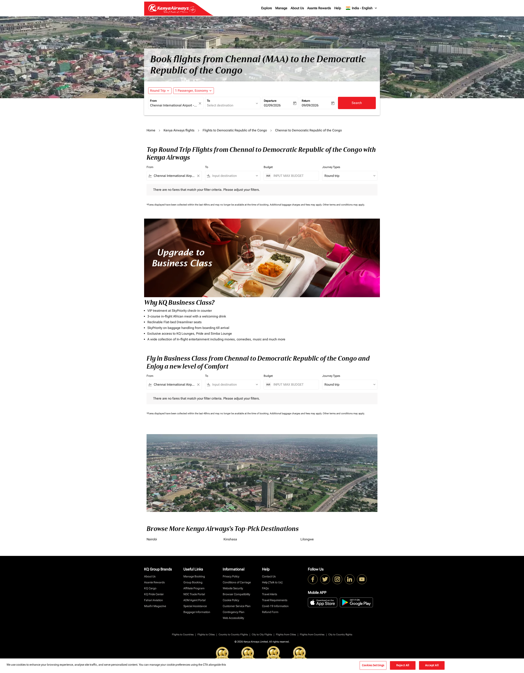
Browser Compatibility (236, 594)
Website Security (233, 588)
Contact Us (269, 576)
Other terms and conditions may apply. (344, 204)
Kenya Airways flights (179, 130)
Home (151, 130)
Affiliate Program (193, 588)
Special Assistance (195, 606)
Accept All (432, 665)
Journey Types (331, 167)
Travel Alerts (269, 594)
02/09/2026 (272, 105)
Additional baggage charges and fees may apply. (296, 204)
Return (306, 100)
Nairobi (152, 539)
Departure (270, 100)
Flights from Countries (312, 634)
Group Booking (192, 582)
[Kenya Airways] (313, 579)
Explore (266, 8)
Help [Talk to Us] (272, 582)
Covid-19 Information (275, 606)
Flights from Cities (286, 634)
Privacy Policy (231, 576)
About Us (297, 8)
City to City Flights (262, 634)
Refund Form (270, 612)
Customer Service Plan (237, 606)
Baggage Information (196, 612)
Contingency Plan (233, 612)
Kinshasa (230, 539)
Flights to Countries (183, 634)
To (208, 100)
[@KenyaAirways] (325, 579)
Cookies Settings (373, 665)
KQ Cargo (150, 588)
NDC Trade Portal (194, 594)
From (153, 100)
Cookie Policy (231, 600)
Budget (268, 167)
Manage (281, 8)
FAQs (265, 588)
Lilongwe (307, 539)
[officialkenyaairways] (337, 579)
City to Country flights (340, 634)
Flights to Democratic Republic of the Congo (235, 130)
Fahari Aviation (153, 600)
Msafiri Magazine (155, 606)
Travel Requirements (274, 600)
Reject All (402, 665)
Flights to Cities (206, 634)
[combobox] (174, 105)
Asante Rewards (319, 8)
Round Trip (158, 91)
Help (337, 8)
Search (357, 103)
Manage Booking (194, 576)
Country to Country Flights (233, 634)
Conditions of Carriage (237, 582)
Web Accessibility (233, 618)
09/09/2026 (310, 105)
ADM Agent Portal (194, 600)
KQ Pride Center (154, 594)
